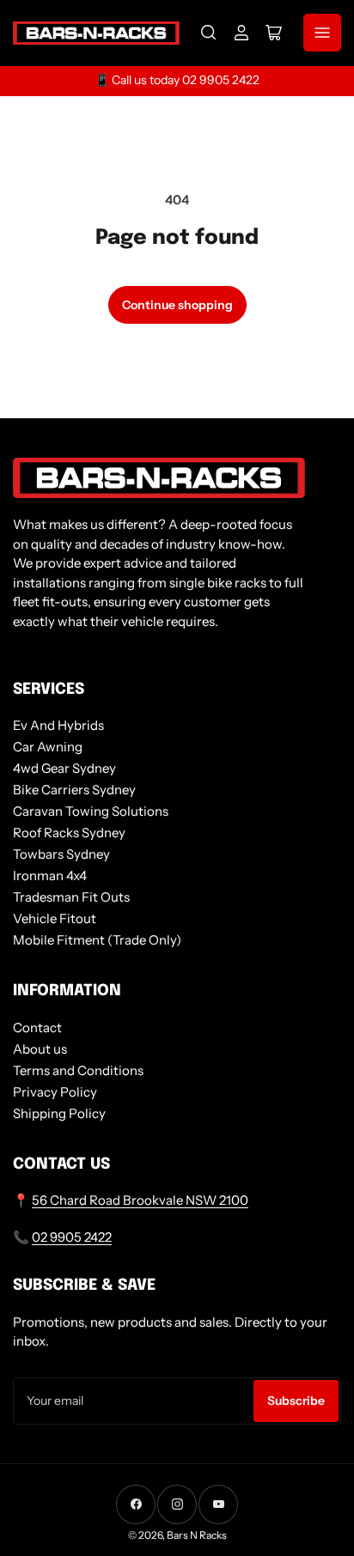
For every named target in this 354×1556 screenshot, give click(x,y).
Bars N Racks (197, 1535)
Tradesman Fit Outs (71, 897)
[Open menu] (322, 33)
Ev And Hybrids (58, 725)
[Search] (209, 33)
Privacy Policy (55, 1092)
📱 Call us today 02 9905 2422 (177, 80)
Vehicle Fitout (54, 918)
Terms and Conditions (78, 1070)
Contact (37, 1027)
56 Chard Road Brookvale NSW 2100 (140, 1200)
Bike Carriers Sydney (74, 789)
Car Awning (47, 746)
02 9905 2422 (72, 1237)
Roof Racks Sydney (69, 832)
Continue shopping (177, 305)
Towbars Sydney (61, 854)
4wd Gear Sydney (64, 768)
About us (40, 1049)
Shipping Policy (59, 1113)
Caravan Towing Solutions (90, 811)
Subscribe (296, 1400)
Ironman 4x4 (50, 875)
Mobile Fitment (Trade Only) (97, 940)
